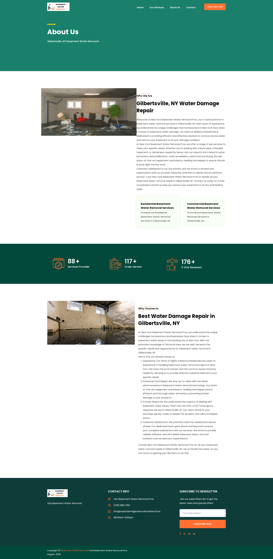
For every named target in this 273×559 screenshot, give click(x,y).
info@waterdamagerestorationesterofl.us (137, 511)
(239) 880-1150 (215, 6)
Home (140, 7)
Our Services (157, 7)
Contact (191, 7)
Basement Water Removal (75, 550)
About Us (175, 7)
